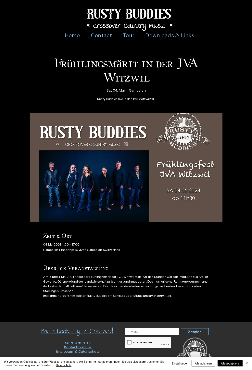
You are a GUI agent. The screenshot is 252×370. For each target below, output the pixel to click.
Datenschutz (63, 365)
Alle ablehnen (203, 363)
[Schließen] (247, 363)
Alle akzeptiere (230, 363)
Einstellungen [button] (180, 363)
